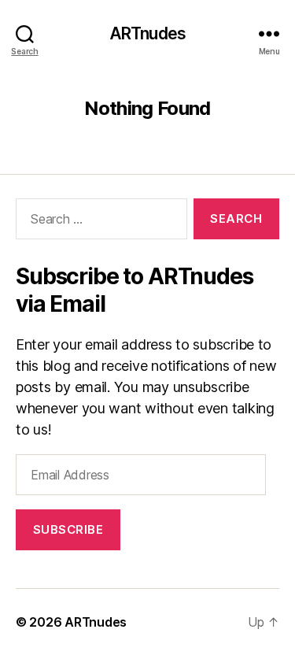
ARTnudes (147, 33)
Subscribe (68, 529)
